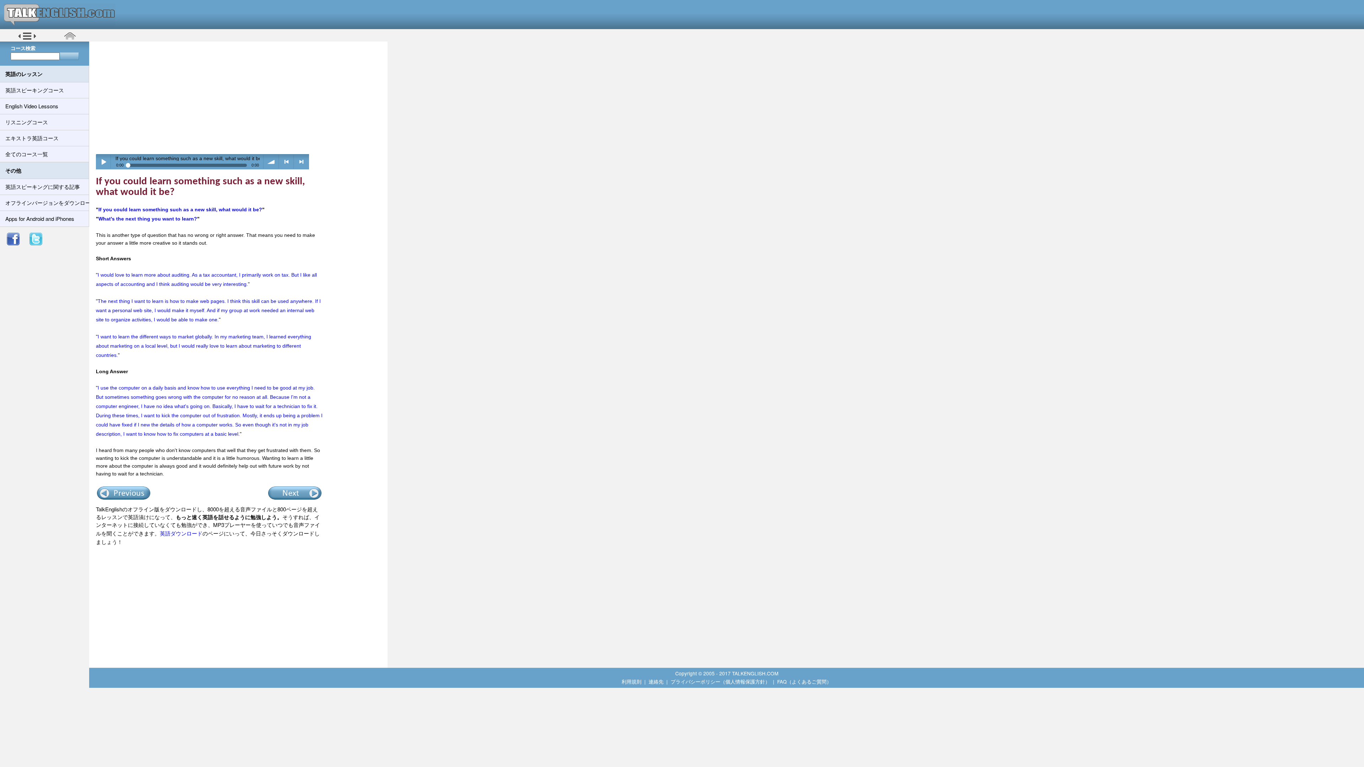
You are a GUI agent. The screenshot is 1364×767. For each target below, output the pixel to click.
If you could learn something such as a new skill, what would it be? (180, 209)
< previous (286, 162)
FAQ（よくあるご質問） (804, 681)
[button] (27, 38)
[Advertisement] (241, 97)
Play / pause (103, 162)
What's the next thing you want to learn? (147, 219)
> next (301, 162)
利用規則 (632, 681)
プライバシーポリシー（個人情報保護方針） (720, 681)
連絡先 (656, 681)
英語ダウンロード (181, 533)
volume (271, 162)
